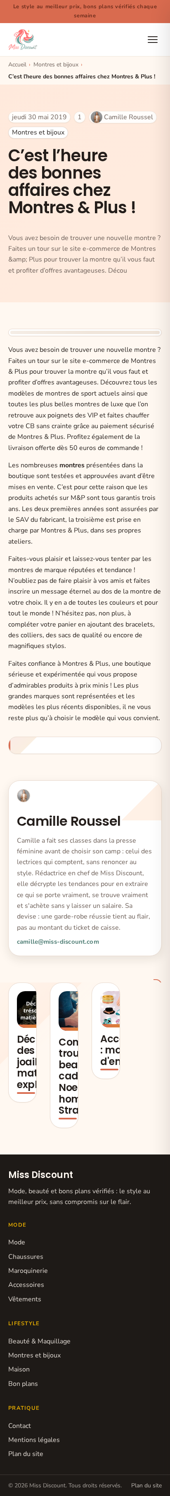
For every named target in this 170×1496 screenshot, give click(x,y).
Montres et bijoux (38, 132)
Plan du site (25, 1453)
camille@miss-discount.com (58, 942)
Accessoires (26, 1284)
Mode (16, 1242)
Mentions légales (34, 1439)
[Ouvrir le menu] (153, 40)
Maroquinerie (28, 1270)
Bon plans (23, 1383)
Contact (19, 1425)
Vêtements (24, 1299)
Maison (19, 1369)
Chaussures (25, 1256)
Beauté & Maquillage (39, 1341)
